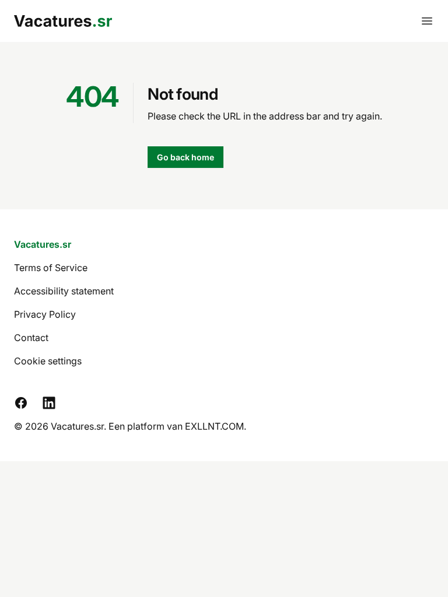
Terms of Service (51, 267)
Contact (31, 337)
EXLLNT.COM (214, 426)
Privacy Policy (45, 314)
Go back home (185, 157)
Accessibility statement (64, 291)
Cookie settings (48, 361)
